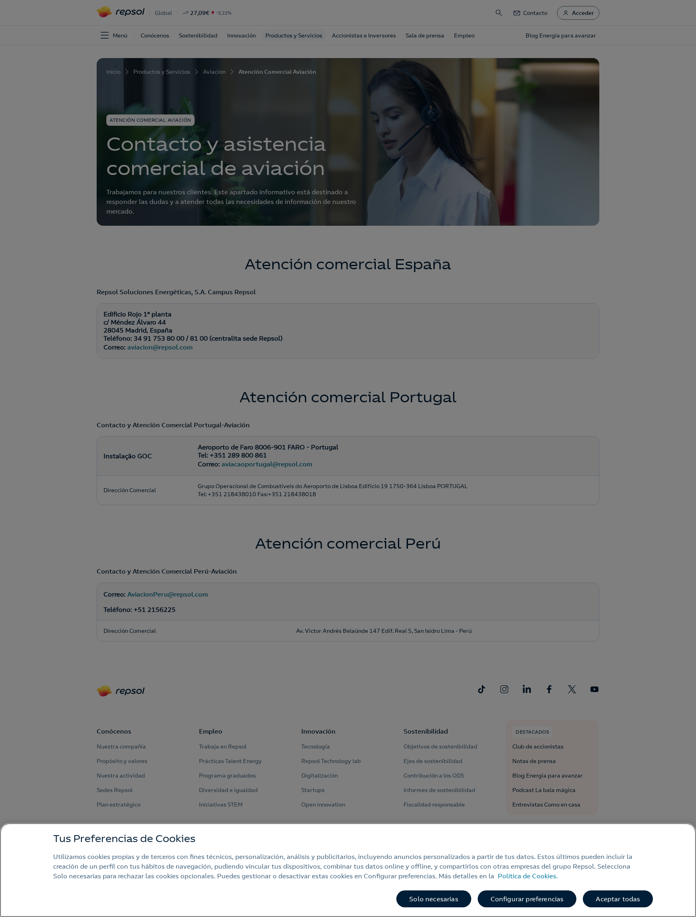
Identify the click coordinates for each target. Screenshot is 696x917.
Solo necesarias (433, 899)
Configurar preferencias (527, 899)
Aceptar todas (618, 899)
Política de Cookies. (528, 876)
